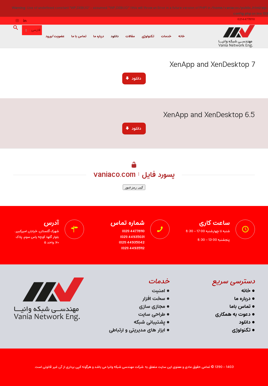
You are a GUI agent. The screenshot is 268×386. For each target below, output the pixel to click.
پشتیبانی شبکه (149, 322)
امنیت (158, 291)
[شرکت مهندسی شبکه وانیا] (236, 36)
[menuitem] (181, 36)
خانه (245, 291)
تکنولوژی (241, 330)
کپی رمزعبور (134, 187)
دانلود (244, 322)
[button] (17, 36)
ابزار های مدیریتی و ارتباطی (137, 330)
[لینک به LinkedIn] (25, 21)
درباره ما (242, 299)
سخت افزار (153, 299)
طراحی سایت (151, 314)
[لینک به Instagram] (17, 21)
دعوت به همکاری (232, 314)
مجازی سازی (152, 306)
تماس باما (240, 306)
